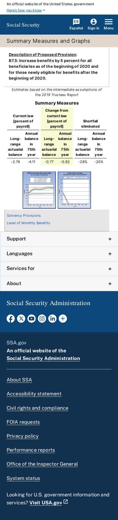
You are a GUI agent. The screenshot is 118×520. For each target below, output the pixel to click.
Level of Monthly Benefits (28, 223)
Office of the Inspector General (42, 464)
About (14, 283)
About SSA (19, 380)
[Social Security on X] (21, 320)
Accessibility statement (34, 394)
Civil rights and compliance (37, 408)
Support (16, 238)
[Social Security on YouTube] (31, 320)
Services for (21, 268)
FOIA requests (23, 422)
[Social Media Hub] (63, 320)
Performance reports (31, 450)
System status (23, 478)
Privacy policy (23, 436)
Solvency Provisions (24, 215)
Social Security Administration (43, 358)
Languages (19, 253)
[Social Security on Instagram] (42, 320)
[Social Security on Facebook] (11, 320)
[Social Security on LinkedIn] (52, 320)
